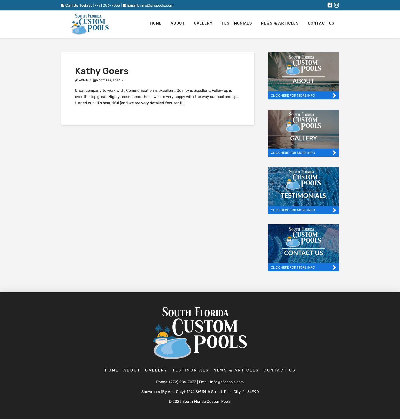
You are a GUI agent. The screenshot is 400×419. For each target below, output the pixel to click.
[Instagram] (336, 5)
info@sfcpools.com (156, 5)
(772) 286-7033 (106, 5)
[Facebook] (330, 5)
